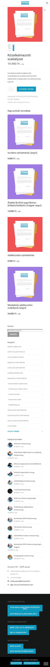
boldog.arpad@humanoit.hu (20, 581)
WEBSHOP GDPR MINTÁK (16, 362)
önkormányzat (18, 102)
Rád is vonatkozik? (18, 632)
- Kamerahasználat (14, 399)
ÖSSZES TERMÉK (13, 99)
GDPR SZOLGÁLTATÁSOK (16, 352)
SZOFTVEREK (12, 426)
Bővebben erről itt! (31, 663)
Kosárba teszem (26, 89)
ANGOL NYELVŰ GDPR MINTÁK (18, 421)
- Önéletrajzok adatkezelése (18, 389)
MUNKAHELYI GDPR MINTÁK (17, 378)
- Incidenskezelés (14, 394)
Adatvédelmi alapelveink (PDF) (23, 614)
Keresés (13, 334)
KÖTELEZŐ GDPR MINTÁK (16, 368)
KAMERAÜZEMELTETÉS (15, 373)
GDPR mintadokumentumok (21, 651)
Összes (27, 102)
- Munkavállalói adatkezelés (17, 384)
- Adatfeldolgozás (14, 405)
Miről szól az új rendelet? (22, 627)
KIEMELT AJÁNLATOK (14, 347)
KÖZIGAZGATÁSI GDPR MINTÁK (27, 96)
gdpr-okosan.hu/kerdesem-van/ (21, 585)
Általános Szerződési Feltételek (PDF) (25, 608)
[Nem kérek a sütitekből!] (46, 663)
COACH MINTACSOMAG (16, 357)
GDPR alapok (15, 646)
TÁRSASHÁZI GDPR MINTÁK (17, 410)
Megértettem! (16, 663)
